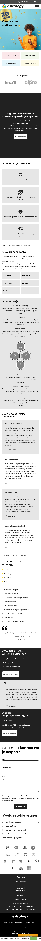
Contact (17, 927)
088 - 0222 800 (20, 899)
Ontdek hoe (21, 137)
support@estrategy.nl (15, 715)
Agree (33, 939)
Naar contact (10, 733)
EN (35, 2)
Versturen (21, 807)
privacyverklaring (29, 798)
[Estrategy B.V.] (13, 6)
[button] (20, 822)
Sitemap (23, 927)
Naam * (4, 759)
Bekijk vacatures (11, 674)
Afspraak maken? (10, 2)
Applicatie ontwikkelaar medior (15, 659)
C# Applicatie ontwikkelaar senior (16, 663)
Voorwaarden (9, 923)
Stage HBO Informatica (12, 667)
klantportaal (14, 428)
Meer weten (12, 450)
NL (32, 2)
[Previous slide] (2, 697)
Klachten (27, 923)
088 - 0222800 (24, 2)
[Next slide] (38, 697)
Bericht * (5, 776)
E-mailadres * (6, 768)
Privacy (34, 923)
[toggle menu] (37, 6)
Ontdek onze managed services (17, 245)
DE (37, 2)
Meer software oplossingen (16, 556)
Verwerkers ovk (19, 923)
